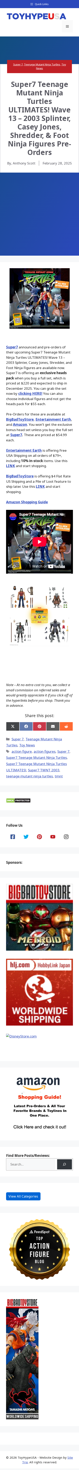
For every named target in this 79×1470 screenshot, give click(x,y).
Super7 (12, 347)
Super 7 (18, 64)
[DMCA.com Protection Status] (18, 801)
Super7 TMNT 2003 (43, 770)
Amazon (20, 424)
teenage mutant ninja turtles (29, 776)
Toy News (27, 745)
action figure (22, 751)
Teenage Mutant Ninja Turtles (42, 64)
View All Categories (23, 1196)
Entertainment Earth (53, 419)
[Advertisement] (39, 214)
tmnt (59, 776)
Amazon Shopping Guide (27, 502)
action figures (45, 751)
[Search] (64, 1164)
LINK (10, 465)
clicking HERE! (30, 393)
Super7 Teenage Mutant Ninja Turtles (36, 757)
